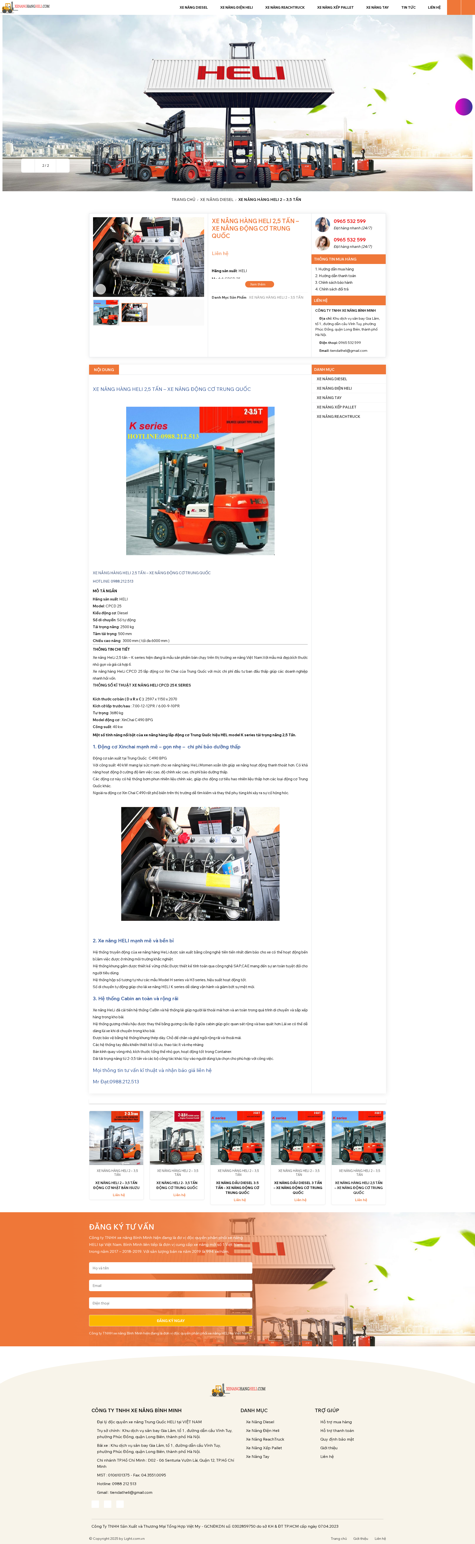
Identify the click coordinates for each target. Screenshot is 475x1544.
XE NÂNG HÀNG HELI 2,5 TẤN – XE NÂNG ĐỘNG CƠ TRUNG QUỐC (358, 1188)
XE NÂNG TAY (329, 397)
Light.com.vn (134, 1538)
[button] (28, 165)
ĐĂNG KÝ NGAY (171, 1320)
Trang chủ (183, 199)
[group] (237, 103)
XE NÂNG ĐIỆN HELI (334, 388)
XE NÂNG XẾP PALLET (336, 407)
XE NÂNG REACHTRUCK (338, 416)
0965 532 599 (350, 221)
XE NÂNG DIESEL (217, 199)
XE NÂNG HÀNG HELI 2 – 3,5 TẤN (269, 199)
